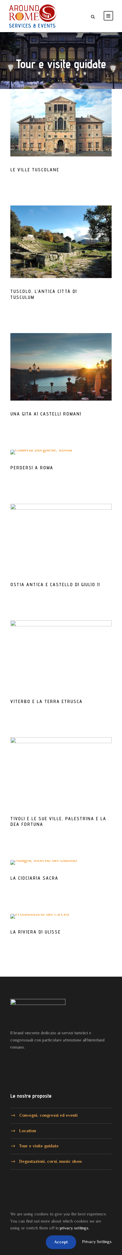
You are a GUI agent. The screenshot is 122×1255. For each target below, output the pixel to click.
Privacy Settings (97, 1241)
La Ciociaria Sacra (34, 878)
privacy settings (74, 1228)
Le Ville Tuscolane (34, 169)
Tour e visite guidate (39, 1145)
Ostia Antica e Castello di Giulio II (55, 584)
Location (27, 1130)
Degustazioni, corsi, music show (50, 1161)
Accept (61, 1242)
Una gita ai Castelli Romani (45, 414)
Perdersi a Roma (31, 467)
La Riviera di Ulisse (35, 932)
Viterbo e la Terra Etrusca (46, 701)
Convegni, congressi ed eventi (48, 1115)
